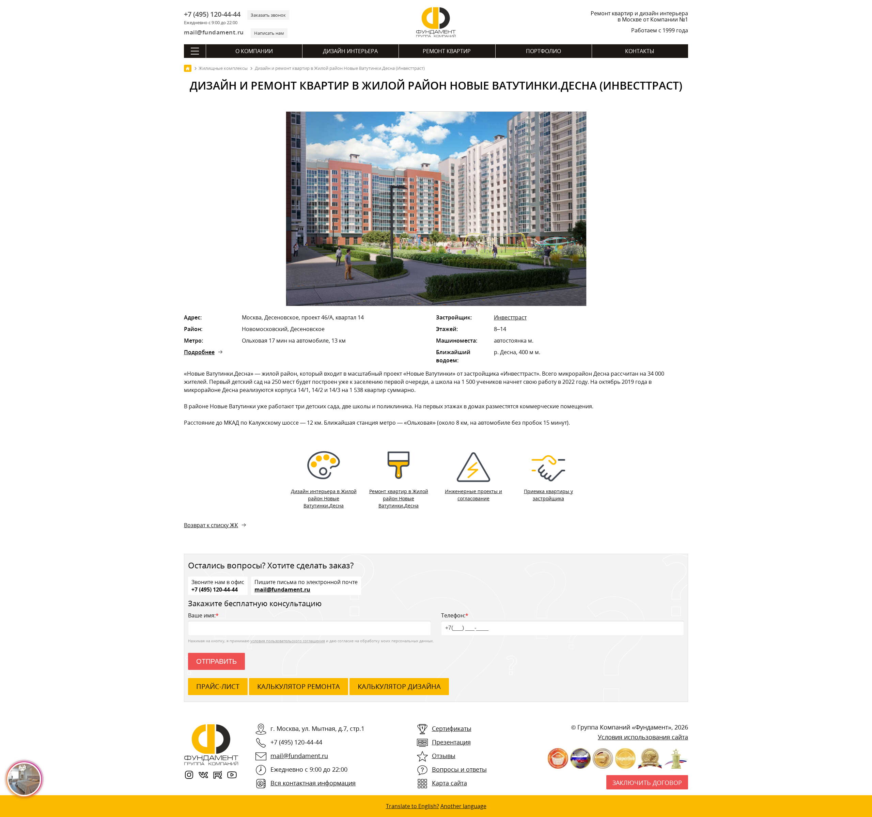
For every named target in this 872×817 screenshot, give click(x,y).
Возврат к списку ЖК (211, 525)
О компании (254, 51)
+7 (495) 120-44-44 (212, 14)
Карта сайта (449, 783)
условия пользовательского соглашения (287, 640)
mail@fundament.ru (214, 32)
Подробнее (199, 352)
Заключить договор (647, 783)
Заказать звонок (268, 15)
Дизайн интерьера (350, 51)
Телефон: (454, 615)
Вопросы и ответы (459, 769)
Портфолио (543, 51)
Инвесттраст (510, 317)
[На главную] (187, 68)
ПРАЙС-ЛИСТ (217, 686)
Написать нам (269, 33)
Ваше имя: (203, 615)
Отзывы (443, 756)
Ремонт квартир (447, 51)
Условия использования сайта (643, 737)
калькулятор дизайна (399, 686)
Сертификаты (451, 728)
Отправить (216, 661)
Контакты (639, 51)
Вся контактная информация (313, 783)
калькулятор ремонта (298, 686)
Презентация (451, 742)
